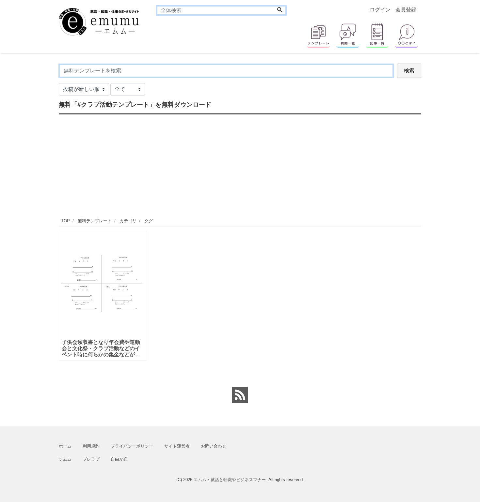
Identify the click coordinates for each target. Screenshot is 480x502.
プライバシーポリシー (132, 446)
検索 (409, 70)
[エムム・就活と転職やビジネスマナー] (103, 21)
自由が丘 (119, 459)
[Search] (279, 10)
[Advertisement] (240, 165)
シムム (65, 459)
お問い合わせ (213, 446)
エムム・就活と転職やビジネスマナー (230, 479)
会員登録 (405, 9)
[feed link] (240, 395)
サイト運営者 (177, 446)
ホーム (65, 446)
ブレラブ (91, 459)
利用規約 (91, 446)
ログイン (380, 9)
